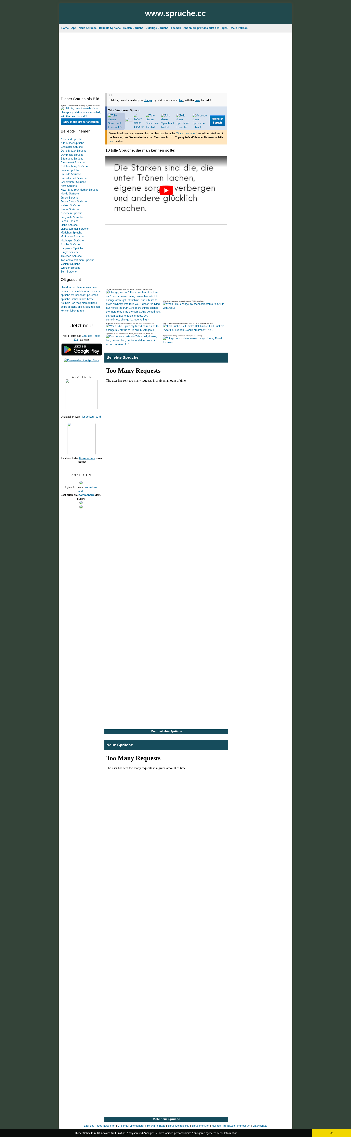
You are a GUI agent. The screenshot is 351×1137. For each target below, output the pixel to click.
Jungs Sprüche (69, 197)
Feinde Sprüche (70, 170)
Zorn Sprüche (69, 271)
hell (181, 100)
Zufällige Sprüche (157, 27)
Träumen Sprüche (71, 255)
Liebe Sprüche (69, 224)
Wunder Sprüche (70, 267)
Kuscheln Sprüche (71, 213)
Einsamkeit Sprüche (72, 162)
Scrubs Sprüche (70, 244)
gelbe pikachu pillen (72, 306)
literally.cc (229, 1125)
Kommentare (87, 458)
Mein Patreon (239, 27)
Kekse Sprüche (70, 209)
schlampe (78, 287)
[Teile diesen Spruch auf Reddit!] (168, 127)
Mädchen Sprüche (71, 232)
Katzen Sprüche (70, 205)
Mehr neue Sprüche (166, 1119)
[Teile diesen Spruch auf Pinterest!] (128, 120)
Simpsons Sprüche (72, 248)
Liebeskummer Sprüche (75, 228)
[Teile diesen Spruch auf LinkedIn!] (184, 127)
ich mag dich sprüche (84, 302)
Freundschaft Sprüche (74, 178)
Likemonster (137, 1125)
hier (111, 141)
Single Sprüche (70, 252)
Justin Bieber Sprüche (74, 201)
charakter (66, 287)
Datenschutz (259, 1125)
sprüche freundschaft (73, 294)
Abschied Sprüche (71, 139)
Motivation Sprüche (72, 236)
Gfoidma (123, 1125)
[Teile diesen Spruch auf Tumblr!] (153, 127)
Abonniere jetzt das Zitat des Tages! (205, 27)
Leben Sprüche (69, 221)
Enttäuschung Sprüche (74, 166)
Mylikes (216, 1125)
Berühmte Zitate (155, 1125)
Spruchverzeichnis (178, 1125)
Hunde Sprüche (70, 193)
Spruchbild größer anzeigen (81, 121)
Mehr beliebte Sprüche (166, 731)
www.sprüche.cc (175, 13)
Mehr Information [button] (227, 1133)
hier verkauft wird (91, 416)
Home (65, 27)
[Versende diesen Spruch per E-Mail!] (200, 127)
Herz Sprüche (69, 185)
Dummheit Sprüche (72, 154)
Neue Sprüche (87, 27)
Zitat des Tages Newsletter (99, 1125)
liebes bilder (79, 299)
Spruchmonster (200, 1125)
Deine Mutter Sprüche (73, 150)
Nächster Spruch (217, 120)
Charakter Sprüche (72, 146)
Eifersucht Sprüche (72, 158)
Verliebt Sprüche (70, 263)
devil (197, 100)
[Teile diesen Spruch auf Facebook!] (116, 127)
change (148, 100)
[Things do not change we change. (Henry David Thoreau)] (195, 342)
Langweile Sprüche (72, 217)
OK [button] (332, 1133)
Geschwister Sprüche (73, 182)
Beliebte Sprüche (110, 27)
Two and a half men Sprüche (77, 260)
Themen (176, 27)
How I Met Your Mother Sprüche (79, 189)
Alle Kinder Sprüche (72, 142)
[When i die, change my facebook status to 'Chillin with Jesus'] (195, 307)
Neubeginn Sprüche (72, 240)
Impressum (243, 1125)
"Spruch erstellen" (186, 133)
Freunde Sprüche (71, 174)
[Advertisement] (175, 62)
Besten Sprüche (133, 27)
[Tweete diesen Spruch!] (139, 126)
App (73, 27)
